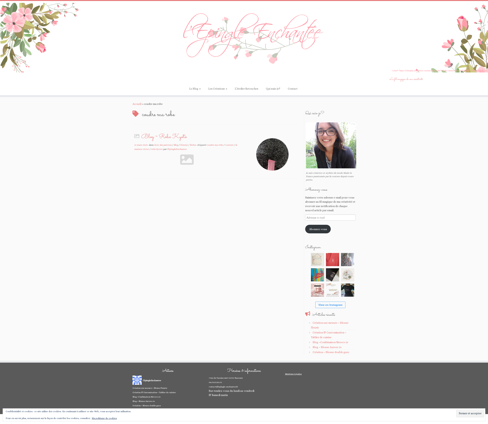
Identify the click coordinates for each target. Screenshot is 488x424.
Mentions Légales (293, 374)
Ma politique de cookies (104, 418)
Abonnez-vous (318, 229)
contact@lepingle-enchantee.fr (223, 386)
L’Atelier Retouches (246, 88)
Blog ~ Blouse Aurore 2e (327, 347)
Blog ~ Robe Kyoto (164, 136)
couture (229, 145)
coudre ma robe (215, 145)
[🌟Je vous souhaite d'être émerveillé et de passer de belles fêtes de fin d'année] (332, 290)
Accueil (136, 103)
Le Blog (194, 88)
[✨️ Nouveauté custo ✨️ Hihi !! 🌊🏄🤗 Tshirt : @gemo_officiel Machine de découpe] (332, 259)
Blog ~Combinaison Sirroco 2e (330, 342)
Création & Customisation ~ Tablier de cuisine (154, 392)
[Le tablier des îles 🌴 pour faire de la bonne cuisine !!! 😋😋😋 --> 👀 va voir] (317, 274)
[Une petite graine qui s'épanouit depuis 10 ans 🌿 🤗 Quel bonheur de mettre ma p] (347, 274)
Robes (193, 145)
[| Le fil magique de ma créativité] (244, 37)
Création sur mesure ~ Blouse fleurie (149, 388)
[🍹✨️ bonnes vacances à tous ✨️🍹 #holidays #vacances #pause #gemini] (317, 259)
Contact (293, 88)
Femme (184, 145)
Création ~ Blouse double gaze (331, 352)
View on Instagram (330, 304)
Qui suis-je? (273, 88)
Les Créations (216, 88)
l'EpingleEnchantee (177, 149)
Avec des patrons (163, 145)
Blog (176, 145)
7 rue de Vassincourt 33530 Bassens (226, 378)
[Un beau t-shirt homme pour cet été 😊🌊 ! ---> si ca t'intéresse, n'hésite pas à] (332, 274)
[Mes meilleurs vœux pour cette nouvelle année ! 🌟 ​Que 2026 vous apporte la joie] (317, 290)
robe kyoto (157, 149)
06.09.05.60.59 (215, 382)
